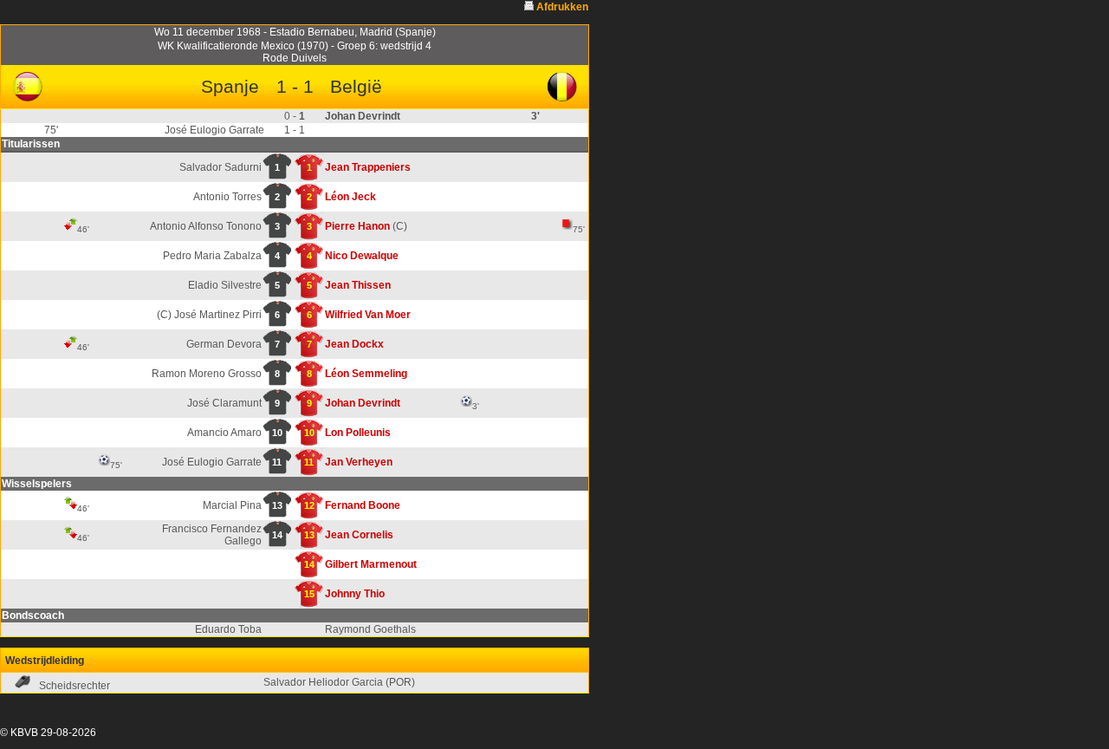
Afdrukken (562, 7)
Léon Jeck (350, 197)
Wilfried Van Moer (368, 315)
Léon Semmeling (366, 374)
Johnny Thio (355, 594)
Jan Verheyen (358, 462)
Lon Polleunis (358, 433)
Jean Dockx (354, 344)
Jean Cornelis (359, 535)
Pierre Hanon (357, 226)
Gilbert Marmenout (371, 564)
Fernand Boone (362, 505)
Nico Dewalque (362, 256)
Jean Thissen (358, 285)
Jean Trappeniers (368, 167)
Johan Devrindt (362, 403)
